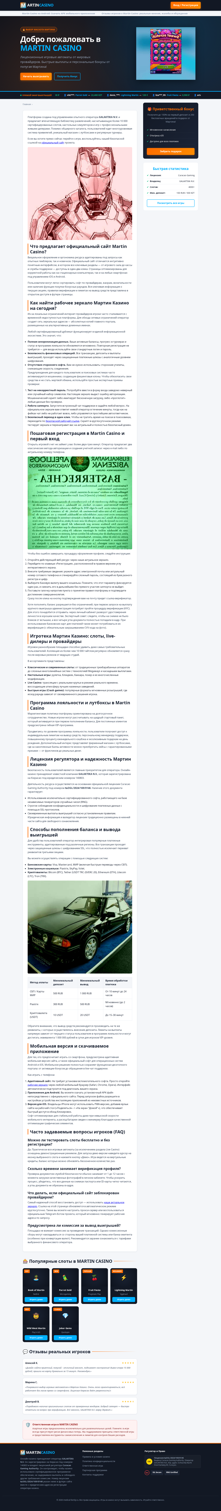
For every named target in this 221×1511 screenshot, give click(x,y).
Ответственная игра (92, 1465)
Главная (27, 104)
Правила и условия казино (96, 1456)
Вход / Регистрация (185, 5)
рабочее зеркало (38, 1085)
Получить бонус (67, 76)
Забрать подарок (171, 151)
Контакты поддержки (93, 1474)
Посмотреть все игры (170, 203)
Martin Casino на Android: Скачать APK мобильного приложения (58, 13)
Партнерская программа (94, 1470)
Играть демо (36, 1299)
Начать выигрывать (36, 76)
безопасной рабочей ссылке (62, 421)
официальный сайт (52, 142)
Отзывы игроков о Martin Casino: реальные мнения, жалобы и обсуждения (145, 13)
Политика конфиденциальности (98, 1461)
